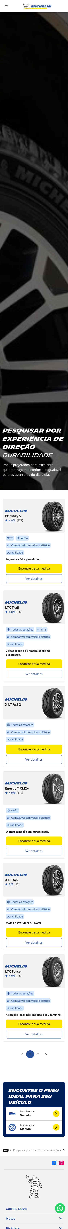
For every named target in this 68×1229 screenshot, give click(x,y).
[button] (34, 1114)
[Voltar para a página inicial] (37, 6)
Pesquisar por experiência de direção (36, 1150)
